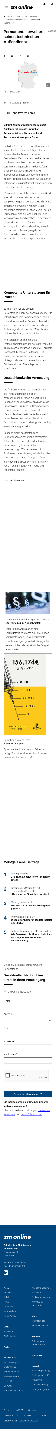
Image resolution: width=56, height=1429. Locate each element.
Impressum (29, 1415)
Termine (36, 1336)
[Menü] (6, 7)
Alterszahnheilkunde (41, 1288)
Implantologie (10, 1367)
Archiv (7, 1347)
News (6, 1288)
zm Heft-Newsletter (31, 1114)
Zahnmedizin (10, 1311)
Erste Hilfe (8, 1332)
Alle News (8, 1293)
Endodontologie (11, 1372)
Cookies (32, 1410)
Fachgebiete (10, 1358)
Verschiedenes (39, 1385)
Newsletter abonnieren (26, 1094)
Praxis (6, 1302)
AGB (18, 1410)
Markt (34, 1316)
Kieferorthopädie (12, 1376)
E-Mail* (7, 1001)
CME (6, 1327)
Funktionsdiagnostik (41, 1297)
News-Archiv (10, 1316)
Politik (6, 1297)
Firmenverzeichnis (40, 1326)
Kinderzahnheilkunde (13, 1391)
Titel (6, 1028)
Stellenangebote (39, 1371)
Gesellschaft (9, 1307)
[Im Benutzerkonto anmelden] (44, 4)
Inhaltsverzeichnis (23, 113)
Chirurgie (8, 1386)
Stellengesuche (39, 1375)
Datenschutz (10, 1415)
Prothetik (8, 1381)
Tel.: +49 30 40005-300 (15, 1263)
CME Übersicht (11, 1336)
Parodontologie (11, 1362)
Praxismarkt (37, 1380)
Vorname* (9, 1041)
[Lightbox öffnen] (48, 85)
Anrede (8, 1014)
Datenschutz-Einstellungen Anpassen (21, 1421)
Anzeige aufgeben (40, 1390)
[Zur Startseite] (21, 7)
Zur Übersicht (17, 480)
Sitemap (43, 1415)
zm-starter (37, 1355)
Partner (7, 1410)
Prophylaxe (37, 1293)
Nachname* (10, 1054)
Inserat (35, 1366)
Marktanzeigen (39, 1321)
